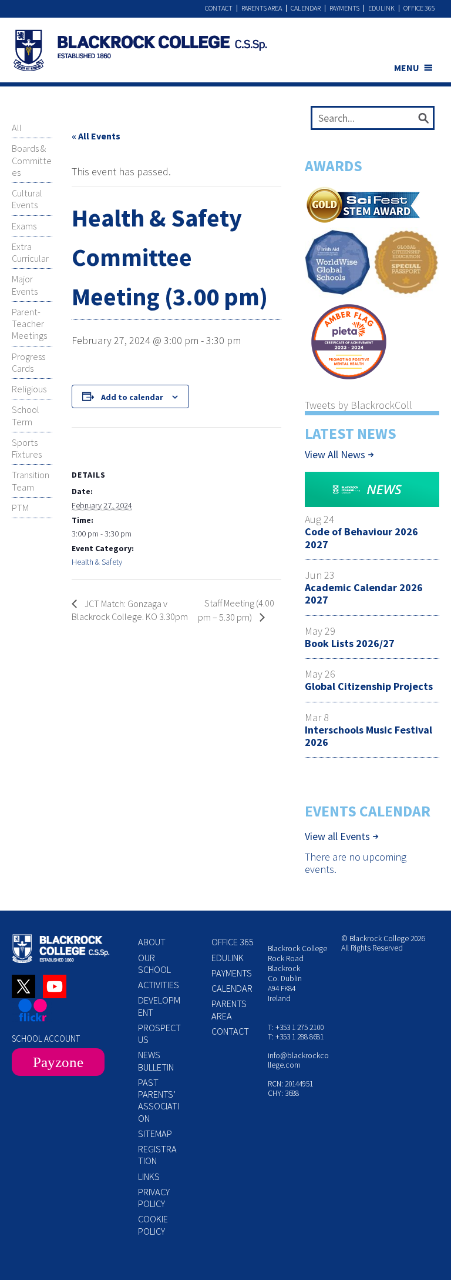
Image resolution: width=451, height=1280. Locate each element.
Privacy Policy (154, 1197)
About (152, 942)
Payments (344, 8)
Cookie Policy (153, 1224)
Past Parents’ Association (158, 1100)
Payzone (58, 1062)
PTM (20, 508)
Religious (29, 389)
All (17, 128)
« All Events (96, 136)
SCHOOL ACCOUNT (46, 1038)
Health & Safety (97, 561)
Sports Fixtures (27, 448)
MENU (406, 68)
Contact (219, 8)
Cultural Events (27, 199)
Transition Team (30, 480)
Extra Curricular (30, 252)
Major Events (25, 284)
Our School (154, 963)
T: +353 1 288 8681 (296, 1037)
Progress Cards (28, 362)
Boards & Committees (32, 160)
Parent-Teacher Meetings (29, 324)
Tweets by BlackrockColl (358, 405)
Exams (24, 226)
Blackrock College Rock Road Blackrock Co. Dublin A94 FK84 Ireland (297, 973)
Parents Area (261, 8)
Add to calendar (132, 397)
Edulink (381, 8)
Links (149, 1176)
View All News (335, 454)
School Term (25, 415)
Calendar (306, 8)
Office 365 (419, 8)
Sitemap (155, 1133)
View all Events (337, 836)
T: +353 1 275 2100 (296, 1027)
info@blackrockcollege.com (298, 1060)
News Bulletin (156, 1060)
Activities (158, 985)
